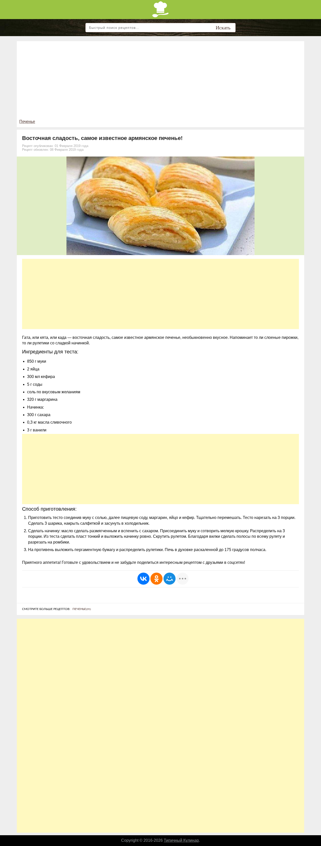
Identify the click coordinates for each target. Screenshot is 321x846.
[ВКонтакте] (143, 579)
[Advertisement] (160, 81)
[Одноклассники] (156, 579)
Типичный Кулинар (181, 840)
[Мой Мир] (170, 579)
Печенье (27, 121)
